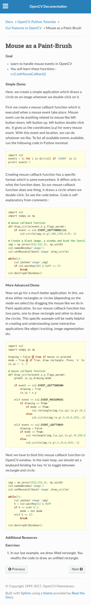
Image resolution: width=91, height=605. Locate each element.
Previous (18, 569)
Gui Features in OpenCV (24, 28)
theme (47, 593)
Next (76, 569)
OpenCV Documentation (48, 6)
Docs (9, 22)
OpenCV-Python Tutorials (36, 22)
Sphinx (26, 593)
